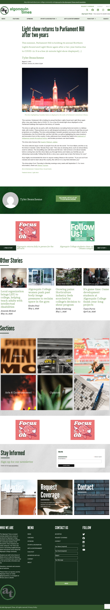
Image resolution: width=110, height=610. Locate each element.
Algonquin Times (87, 14)
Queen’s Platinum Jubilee (49, 142)
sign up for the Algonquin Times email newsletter (70, 2)
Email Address (62, 458)
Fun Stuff (90, 19)
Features (16, 19)
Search (105, 19)
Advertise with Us (34, 555)
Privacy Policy (32, 607)
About (108, 6)
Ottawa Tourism (42, 165)
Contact (100, 6)
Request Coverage (87, 6)
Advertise (58, 534)
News (3, 19)
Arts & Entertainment (72, 19)
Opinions (30, 19)
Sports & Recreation (48, 19)
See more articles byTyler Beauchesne (68, 198)
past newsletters (13, 465)
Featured (31, 537)
